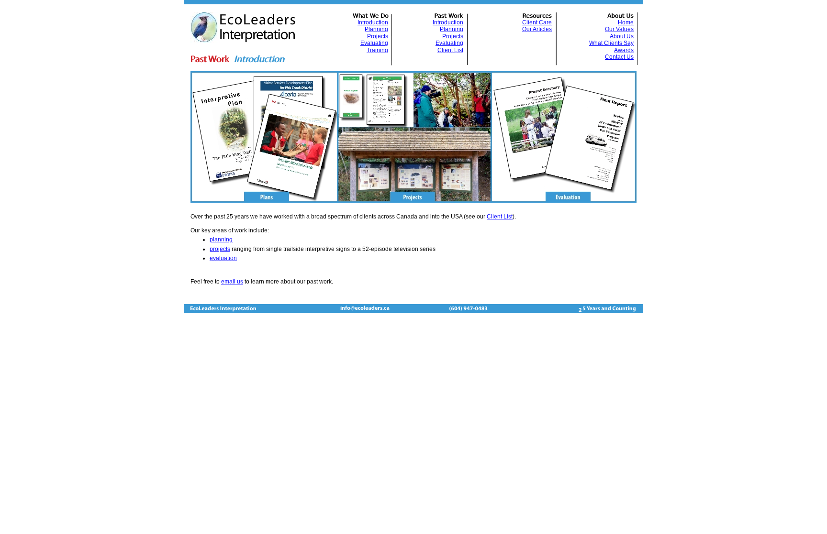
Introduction (373, 22)
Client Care (537, 22)
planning (221, 239)
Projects (377, 36)
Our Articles (537, 29)
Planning (376, 29)
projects (220, 249)
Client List (500, 216)
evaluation (223, 258)
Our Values (619, 29)
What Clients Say (611, 43)
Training (377, 50)
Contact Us (619, 57)
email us (232, 281)
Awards (624, 50)
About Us (622, 36)
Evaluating (374, 43)
